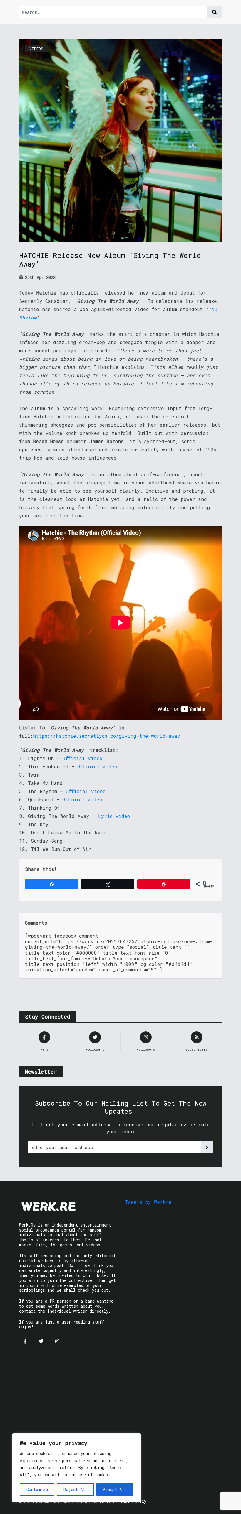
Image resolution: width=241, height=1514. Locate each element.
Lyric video (114, 816)
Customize (37, 1489)
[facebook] (25, 1341)
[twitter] (41, 1341)
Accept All (114, 1489)
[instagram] (57, 1341)
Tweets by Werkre (148, 1202)
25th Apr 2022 (39, 277)
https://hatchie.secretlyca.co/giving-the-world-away (106, 736)
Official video (82, 758)
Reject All (75, 1489)
